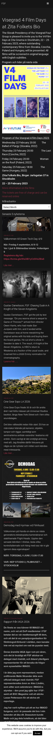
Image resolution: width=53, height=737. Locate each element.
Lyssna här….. (11, 361)
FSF (3, 3)
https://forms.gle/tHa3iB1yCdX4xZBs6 (24, 258)
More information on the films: (18, 188)
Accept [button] (37, 733)
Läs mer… (9, 265)
